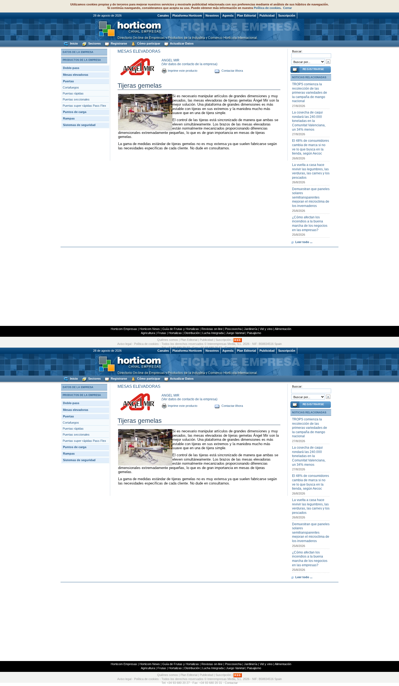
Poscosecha (233, 329)
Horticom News (150, 329)
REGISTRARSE (313, 69)
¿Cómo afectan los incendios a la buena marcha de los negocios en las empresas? (309, 223)
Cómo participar (148, 43)
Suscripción (286, 15)
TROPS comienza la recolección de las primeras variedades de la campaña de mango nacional (309, 92)
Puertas (68, 81)
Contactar (231, 682)
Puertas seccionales (76, 99)
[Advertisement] (199, 286)
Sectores (94, 43)
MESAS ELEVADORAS (139, 51)
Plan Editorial (246, 15)
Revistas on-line (212, 329)
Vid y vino (266, 329)
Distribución (192, 333)
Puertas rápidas (73, 93)
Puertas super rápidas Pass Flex (84, 105)
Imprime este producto (182, 70)
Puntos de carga (74, 112)
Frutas (161, 333)
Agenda (227, 15)
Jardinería (250, 329)
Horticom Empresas (124, 329)
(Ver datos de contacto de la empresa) (189, 64)
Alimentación (283, 329)
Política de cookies (267, 8)
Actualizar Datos (181, 43)
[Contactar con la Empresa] (217, 70)
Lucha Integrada (213, 333)
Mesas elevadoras (75, 74)
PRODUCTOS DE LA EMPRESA (82, 60)
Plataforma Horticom (187, 15)
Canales (163, 15)
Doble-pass (71, 68)
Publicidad (267, 15)
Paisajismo (254, 333)
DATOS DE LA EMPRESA (78, 52)
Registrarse (118, 43)
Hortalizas (175, 333)
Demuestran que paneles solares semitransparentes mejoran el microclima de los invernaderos (311, 197)
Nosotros (212, 15)
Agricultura (148, 333)
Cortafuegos (71, 87)
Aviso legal (124, 343)
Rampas (69, 118)
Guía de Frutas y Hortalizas (180, 329)
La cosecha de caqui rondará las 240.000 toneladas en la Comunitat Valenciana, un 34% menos (308, 121)
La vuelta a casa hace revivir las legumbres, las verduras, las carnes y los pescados (311, 171)
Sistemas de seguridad (79, 125)
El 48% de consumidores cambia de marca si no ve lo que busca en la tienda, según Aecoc (310, 147)
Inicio (73, 43)
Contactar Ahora (232, 70)
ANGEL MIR (170, 60)
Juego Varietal (235, 333)
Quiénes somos (167, 340)
